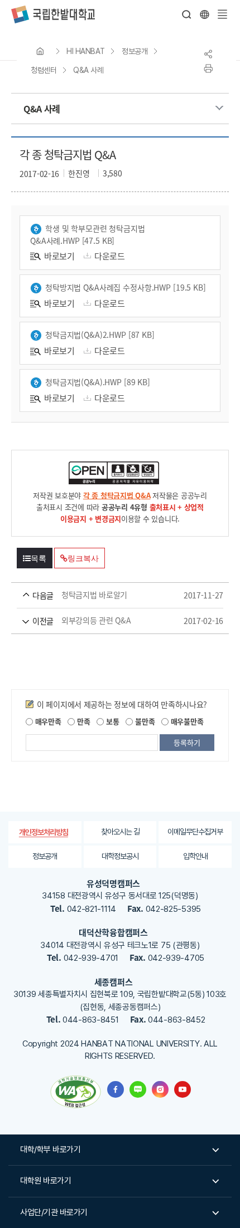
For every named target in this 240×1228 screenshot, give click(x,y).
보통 (111, 721)
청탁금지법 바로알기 (104, 595)
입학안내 (195, 856)
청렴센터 (43, 70)
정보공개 (134, 51)
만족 (82, 721)
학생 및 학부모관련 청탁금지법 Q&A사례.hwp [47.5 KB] (87, 234)
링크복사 (83, 558)
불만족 (144, 721)
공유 (208, 54)
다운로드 (109, 256)
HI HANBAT (85, 51)
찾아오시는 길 (120, 831)
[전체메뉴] (222, 14)
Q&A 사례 (88, 70)
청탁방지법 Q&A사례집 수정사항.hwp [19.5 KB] (125, 287)
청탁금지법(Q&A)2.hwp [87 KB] (100, 334)
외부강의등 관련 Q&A (104, 620)
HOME (40, 51)
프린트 (208, 68)
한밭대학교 (53, 14)
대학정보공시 (120, 856)
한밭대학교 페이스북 (115, 1089)
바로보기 (59, 256)
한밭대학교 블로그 (137, 1089)
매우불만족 (186, 721)
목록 (38, 558)
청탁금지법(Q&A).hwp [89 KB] (97, 381)
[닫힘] (204, 14)
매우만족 (47, 721)
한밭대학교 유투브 (182, 1089)
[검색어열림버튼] (187, 14)
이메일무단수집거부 (195, 831)
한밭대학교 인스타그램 (160, 1089)
